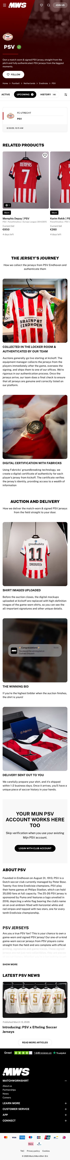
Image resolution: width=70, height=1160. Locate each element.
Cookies (46, 1151)
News (6, 1093)
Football (16, 83)
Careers (7, 1097)
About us (7, 1086)
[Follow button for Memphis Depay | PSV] (45, 155)
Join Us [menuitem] (60, 5)
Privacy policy (33, 1151)
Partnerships (9, 1090)
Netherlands (29, 83)
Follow (15, 74)
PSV (54, 83)
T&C (22, 1151)
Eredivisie (43, 83)
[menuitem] (5, 5)
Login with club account (35, 848)
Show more (10, 964)
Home (5, 83)
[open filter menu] (65, 94)
